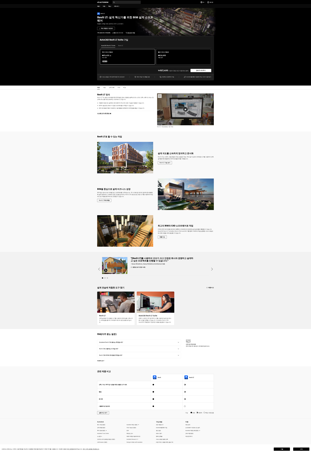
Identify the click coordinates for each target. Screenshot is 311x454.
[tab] (108, 46)
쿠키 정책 (70, 449)
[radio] (127, 56)
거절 (282, 449)
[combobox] (126, 2)
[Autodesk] (103, 2)
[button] (139, 342)
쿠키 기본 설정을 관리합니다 (91, 449)
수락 (301, 449)
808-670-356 (119, 33)
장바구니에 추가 (201, 70)
